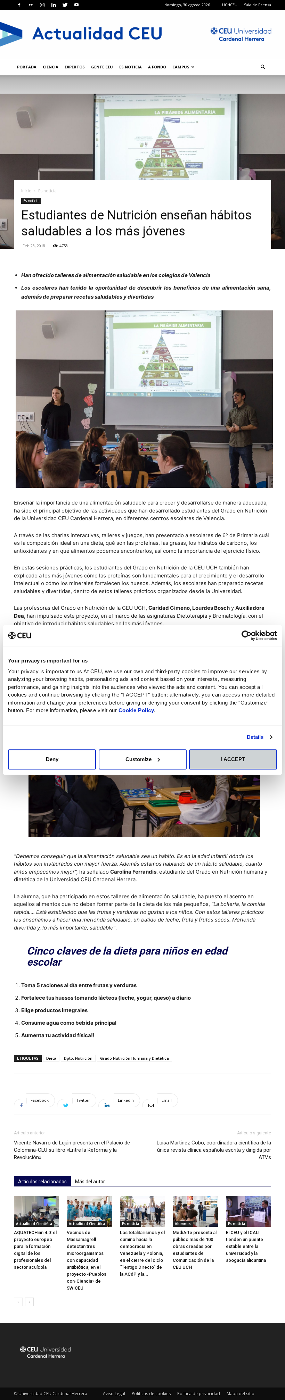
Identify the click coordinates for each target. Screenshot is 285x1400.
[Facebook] (19, 5)
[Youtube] (76, 5)
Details (255, 737)
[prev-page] (18, 1302)
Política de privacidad (198, 1394)
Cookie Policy (136, 710)
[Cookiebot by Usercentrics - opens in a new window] (246, 635)
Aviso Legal (114, 1394)
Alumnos (183, 1223)
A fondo (157, 66)
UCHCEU (229, 4)
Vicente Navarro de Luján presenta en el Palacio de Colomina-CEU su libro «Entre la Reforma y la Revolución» (72, 1150)
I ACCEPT (233, 759)
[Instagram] (42, 5)
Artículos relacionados (42, 1181)
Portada (26, 66)
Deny (52, 759)
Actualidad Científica (34, 1223)
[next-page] (29, 1302)
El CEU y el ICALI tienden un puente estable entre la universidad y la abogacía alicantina (246, 1246)
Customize (138, 759)
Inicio (26, 191)
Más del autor (90, 1181)
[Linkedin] (53, 5)
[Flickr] (30, 5)
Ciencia (50, 66)
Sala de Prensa (257, 4)
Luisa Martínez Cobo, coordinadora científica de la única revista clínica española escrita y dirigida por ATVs (214, 1150)
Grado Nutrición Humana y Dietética (134, 1058)
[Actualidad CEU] (142, 34)
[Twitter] (65, 5)
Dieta (51, 1058)
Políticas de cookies (151, 1394)
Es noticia (130, 66)
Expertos (75, 66)
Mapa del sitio (240, 1394)
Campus (180, 66)
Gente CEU (102, 66)
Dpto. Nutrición (78, 1058)
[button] (262, 67)
